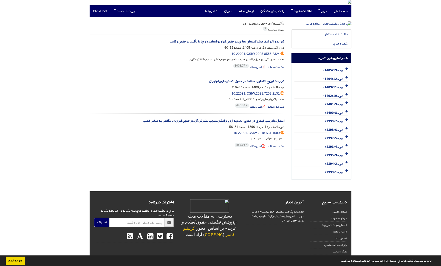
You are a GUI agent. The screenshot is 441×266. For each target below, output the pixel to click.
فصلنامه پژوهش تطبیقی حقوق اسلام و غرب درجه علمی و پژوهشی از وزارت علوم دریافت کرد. (277, 216)
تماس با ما (211, 11)
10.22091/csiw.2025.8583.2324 (256, 54)
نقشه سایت (340, 251)
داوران (228, 11)
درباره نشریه (339, 218)
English (100, 11)
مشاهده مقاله (276, 67)
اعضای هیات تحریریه (334, 225)
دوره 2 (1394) (334, 164)
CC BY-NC (214, 235)
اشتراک (102, 222)
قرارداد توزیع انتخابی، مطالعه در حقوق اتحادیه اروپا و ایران (246, 81)
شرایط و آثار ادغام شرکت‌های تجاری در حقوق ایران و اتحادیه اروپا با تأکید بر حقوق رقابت (227, 41)
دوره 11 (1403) (333, 87)
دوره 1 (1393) (334, 172)
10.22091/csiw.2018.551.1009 (256, 133)
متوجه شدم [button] (15, 260)
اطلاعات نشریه (302, 11)
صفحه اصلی (341, 11)
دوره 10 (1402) (333, 96)
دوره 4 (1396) (334, 147)
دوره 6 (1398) (334, 130)
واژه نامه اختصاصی (335, 245)
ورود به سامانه (125, 11)
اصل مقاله (248, 67)
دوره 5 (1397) (334, 138)
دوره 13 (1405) (333, 70)
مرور (324, 11)
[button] (340, 261)
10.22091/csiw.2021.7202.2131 (256, 93)
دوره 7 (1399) (334, 121)
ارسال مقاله (246, 11)
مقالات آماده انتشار (336, 34)
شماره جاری (340, 43)
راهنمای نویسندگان (272, 11)
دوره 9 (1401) (334, 104)
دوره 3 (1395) (334, 155)
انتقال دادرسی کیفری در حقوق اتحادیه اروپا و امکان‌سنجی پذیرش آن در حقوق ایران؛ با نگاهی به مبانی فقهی (213, 120)
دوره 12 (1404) (333, 79)
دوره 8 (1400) (334, 113)
